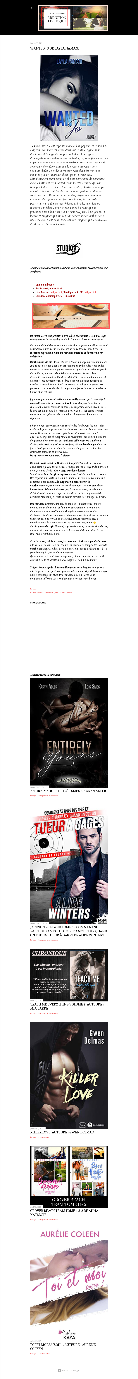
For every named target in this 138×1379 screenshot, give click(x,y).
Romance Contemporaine (45, 593)
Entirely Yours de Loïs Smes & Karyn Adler (68, 791)
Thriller (69, 593)
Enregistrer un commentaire (48, 796)
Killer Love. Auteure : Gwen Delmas (62, 1132)
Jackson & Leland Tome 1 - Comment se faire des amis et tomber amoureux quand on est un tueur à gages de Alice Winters (68, 931)
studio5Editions (60, 593)
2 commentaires (43, 1354)
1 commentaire (43, 1137)
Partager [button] (33, 589)
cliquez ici (56, 292)
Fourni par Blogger (71, 1370)
